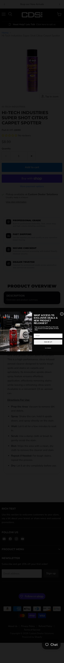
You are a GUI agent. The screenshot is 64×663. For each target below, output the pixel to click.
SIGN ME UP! (48, 342)
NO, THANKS (48, 348)
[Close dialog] (61, 313)
